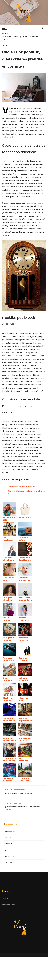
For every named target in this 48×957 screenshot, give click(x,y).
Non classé (9, 856)
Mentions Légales (9, 904)
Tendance (15, 45)
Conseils (5, 45)
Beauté (7, 837)
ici (10, 235)
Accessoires (9, 831)
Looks (6, 850)
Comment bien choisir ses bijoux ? (23, 486)
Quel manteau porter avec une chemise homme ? (22, 808)
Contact (6, 898)
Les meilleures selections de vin (18, 793)
